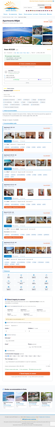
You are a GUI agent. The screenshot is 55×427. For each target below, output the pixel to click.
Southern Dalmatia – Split (8, 17)
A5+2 (28, 52)
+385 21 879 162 (10, 75)
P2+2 (24, 52)
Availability (16, 141)
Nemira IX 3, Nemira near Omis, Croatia (13, 23)
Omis (16, 17)
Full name (8, 338)
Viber (40, 79)
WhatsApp (17, 79)
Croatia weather (28, 14)
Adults (7, 328)
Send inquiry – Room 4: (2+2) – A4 (14, 237)
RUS (30, 356)
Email (7, 344)
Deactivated (15, 424)
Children (33, 328)
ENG (6, 356)
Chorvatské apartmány (37, 424)
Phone (32, 344)
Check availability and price (28, 63)
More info (49, 14)
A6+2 (18, 52)
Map (28, 82)
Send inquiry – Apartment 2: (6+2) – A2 (15, 179)
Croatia (5, 14)
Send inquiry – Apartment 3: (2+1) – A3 (15, 207)
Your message (11, 359)
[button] (27, 90)
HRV (34, 356)
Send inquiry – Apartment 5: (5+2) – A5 (15, 267)
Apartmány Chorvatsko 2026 (42, 421)
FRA (26, 356)
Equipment (8, 141)
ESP (22, 356)
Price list (23, 141)
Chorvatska (33, 421)
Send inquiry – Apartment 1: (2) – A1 (14, 150)
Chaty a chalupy (30, 423)
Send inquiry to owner (28, 373)
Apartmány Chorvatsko (28, 424)
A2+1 (21, 52)
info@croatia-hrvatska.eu (44, 417)
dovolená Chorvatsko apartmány (15, 421)
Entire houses (42, 14)
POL (39, 356)
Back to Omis (7, 94)
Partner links (20, 424)
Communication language (14, 353)
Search (48, 7)
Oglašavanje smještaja (30, 419)
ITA (19, 356)
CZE (10, 356)
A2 (15, 52)
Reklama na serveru (30, 417)
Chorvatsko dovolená (26, 421)
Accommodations (13, 14)
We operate (6, 421)
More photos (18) (47, 42)
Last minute (35, 14)
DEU (14, 356)
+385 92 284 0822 (10, 77)
